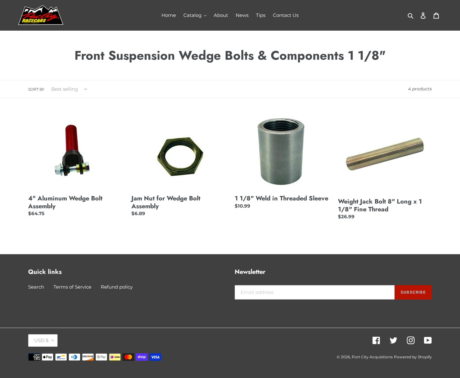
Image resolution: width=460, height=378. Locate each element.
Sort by (36, 89)
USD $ (41, 340)
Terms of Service (72, 287)
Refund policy (117, 287)
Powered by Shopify (413, 357)
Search (36, 287)
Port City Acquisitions (372, 357)
